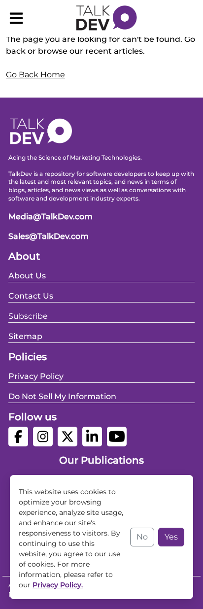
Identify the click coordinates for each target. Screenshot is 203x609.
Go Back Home (35, 74)
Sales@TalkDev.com (48, 236)
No (142, 536)
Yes (171, 536)
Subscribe (28, 316)
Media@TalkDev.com (50, 216)
